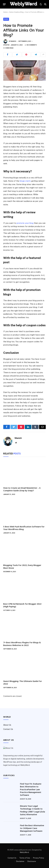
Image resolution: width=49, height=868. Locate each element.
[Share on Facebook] (7, 54)
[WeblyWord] (23, 4)
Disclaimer (20, 861)
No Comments (32, 45)
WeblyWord (24, 852)
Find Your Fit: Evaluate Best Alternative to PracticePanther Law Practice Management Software (30, 789)
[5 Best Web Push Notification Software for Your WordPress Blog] (24, 511)
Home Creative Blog (16, 12)
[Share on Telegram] (35, 54)
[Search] (45, 4)
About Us (7, 725)
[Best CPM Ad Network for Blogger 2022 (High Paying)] (24, 588)
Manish (13, 41)
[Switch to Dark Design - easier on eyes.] (40, 4)
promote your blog (25, 223)
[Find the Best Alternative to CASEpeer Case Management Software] (10, 829)
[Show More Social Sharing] (43, 54)
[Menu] (4, 4)
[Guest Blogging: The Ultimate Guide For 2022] (24, 665)
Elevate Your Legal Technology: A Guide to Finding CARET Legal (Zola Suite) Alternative (32, 810)
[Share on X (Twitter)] (17, 54)
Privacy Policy (38, 858)
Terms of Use (24, 858)
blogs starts (25, 181)
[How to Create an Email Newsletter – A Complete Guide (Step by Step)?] (24, 472)
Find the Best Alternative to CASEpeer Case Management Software (32, 828)
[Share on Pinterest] (26, 54)
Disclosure (31, 861)
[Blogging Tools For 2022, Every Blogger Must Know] (24, 549)
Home (5, 12)
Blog (6, 19)
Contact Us (8, 729)
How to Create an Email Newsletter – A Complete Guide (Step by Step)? (22, 489)
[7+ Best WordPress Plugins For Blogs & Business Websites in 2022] (24, 627)
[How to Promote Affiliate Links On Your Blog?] (24, 70)
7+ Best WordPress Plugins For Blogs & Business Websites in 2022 (22, 643)
